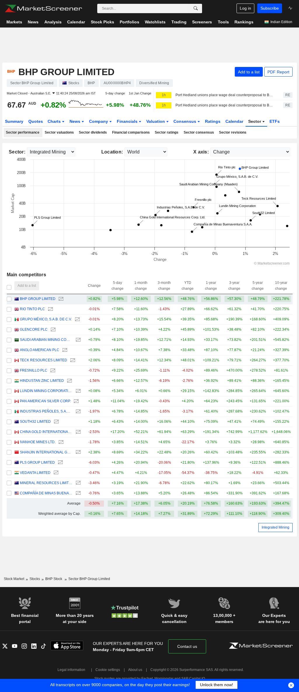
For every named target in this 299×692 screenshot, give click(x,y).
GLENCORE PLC (34, 329)
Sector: (17, 151)
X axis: (201, 151)
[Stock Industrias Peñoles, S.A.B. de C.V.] (77, 411)
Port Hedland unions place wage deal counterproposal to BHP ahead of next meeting (224, 105)
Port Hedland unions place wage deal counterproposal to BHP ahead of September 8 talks (224, 95)
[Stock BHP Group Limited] (60, 299)
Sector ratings (166, 132)
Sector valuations (59, 132)
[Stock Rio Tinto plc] (50, 309)
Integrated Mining (275, 527)
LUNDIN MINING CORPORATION (46, 391)
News (75, 121)
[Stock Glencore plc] (52, 330)
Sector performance (22, 132)
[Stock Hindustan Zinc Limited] (69, 381)
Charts (55, 121)
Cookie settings (107, 670)
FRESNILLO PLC (33, 370)
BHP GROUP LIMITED (37, 299)
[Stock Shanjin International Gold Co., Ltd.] (77, 452)
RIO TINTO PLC (32, 309)
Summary (14, 121)
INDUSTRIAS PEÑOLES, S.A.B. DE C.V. (46, 411)
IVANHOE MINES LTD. (37, 442)
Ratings (212, 121)
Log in (245, 8)
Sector (255, 121)
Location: (112, 151)
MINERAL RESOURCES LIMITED (46, 483)
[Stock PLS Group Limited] (60, 463)
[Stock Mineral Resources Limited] (77, 483)
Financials (128, 121)
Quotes (35, 121)
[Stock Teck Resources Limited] (72, 360)
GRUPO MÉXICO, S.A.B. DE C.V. (46, 319)
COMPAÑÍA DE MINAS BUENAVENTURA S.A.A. (46, 493)
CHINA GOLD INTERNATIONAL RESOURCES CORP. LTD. (46, 432)
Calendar (234, 121)
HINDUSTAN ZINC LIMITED (42, 381)
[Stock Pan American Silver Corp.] (75, 401)
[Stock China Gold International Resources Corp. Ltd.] (77, 432)
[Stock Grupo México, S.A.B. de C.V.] (77, 319)
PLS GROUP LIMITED (37, 462)
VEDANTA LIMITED (35, 473)
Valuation (156, 121)
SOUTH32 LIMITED (35, 422)
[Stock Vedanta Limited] (55, 473)
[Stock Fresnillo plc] (52, 370)
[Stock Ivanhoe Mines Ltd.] (60, 442)
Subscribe (269, 8)
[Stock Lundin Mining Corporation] (77, 391)
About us (135, 670)
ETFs (275, 121)
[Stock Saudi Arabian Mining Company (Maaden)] (77, 340)
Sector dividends (93, 132)
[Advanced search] (195, 8)
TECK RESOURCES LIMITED (43, 360)
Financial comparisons (131, 132)
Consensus (185, 121)
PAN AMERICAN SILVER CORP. (45, 401)
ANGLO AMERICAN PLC (39, 350)
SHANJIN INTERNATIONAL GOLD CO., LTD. (46, 452)
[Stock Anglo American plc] (64, 350)
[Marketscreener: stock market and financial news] (43, 8)
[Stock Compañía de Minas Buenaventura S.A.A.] (77, 493)
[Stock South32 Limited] (56, 422)
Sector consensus (199, 132)
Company (99, 121)
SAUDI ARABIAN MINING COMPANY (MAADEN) (46, 340)
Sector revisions (232, 132)
